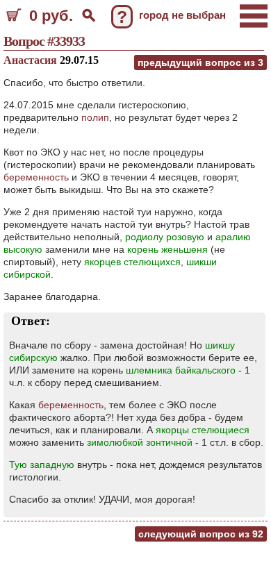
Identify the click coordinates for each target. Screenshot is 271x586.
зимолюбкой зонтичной (139, 442)
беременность (36, 177)
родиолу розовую (164, 236)
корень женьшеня (167, 249)
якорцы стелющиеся (202, 429)
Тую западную (41, 464)
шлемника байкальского (181, 370)
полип (95, 117)
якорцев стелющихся (132, 261)
